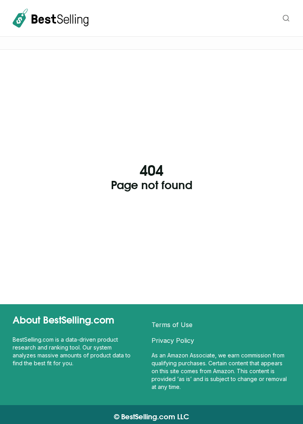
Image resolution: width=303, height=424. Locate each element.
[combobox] (246, 18)
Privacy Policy (173, 340)
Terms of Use (172, 325)
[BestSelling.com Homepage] (50, 18)
